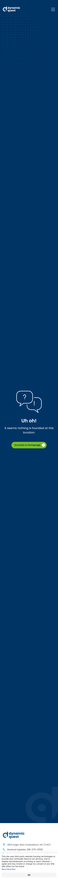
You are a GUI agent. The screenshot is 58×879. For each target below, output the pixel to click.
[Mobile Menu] (53, 9)
